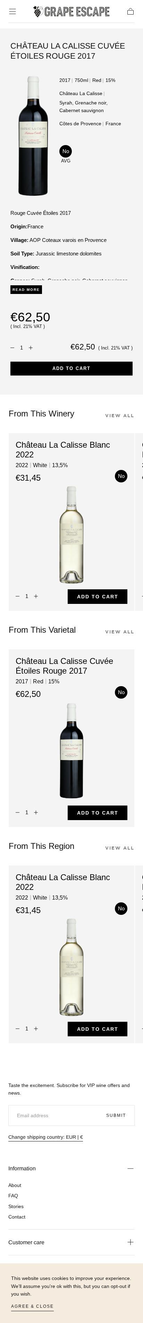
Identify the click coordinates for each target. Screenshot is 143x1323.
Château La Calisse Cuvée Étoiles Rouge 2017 (64, 666)
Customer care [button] (26, 1242)
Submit (116, 1115)
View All (119, 415)
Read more (26, 290)
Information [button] (22, 1168)
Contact (16, 1217)
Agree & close (32, 1306)
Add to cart (71, 368)
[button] (12, 11)
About (14, 1185)
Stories (16, 1206)
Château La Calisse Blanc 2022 (63, 450)
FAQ (13, 1195)
